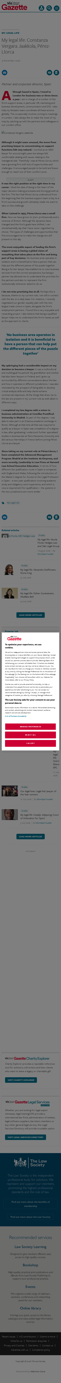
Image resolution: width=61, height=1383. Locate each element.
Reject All (30, 735)
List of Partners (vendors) (15, 716)
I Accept (30, 743)
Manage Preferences (30, 726)
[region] (30, 691)
